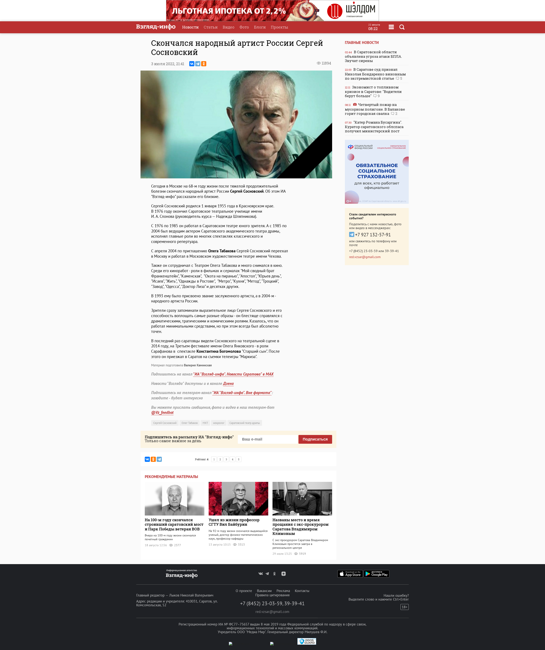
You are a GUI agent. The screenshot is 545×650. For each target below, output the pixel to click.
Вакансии (264, 590)
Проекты (279, 27)
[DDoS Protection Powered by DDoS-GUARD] (306, 643)
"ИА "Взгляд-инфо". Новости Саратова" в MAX (233, 374)
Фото (244, 27)
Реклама (283, 590)
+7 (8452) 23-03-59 (363, 251)
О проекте (244, 590)
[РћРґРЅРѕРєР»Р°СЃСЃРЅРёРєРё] (203, 63)
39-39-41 (392, 251)
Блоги (260, 27)
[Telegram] (197, 63)
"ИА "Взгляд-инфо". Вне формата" (242, 392)
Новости (190, 27)
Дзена (228, 383)
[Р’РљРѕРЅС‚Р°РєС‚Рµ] (191, 63)
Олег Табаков (190, 423)
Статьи (211, 27)
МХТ (205, 423)
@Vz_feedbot (162, 412)
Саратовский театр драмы (244, 423)
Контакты (302, 590)
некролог (218, 423)
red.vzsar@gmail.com (365, 257)
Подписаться (315, 439)
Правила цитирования (272, 595)
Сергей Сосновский (164, 423)
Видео (228, 27)
